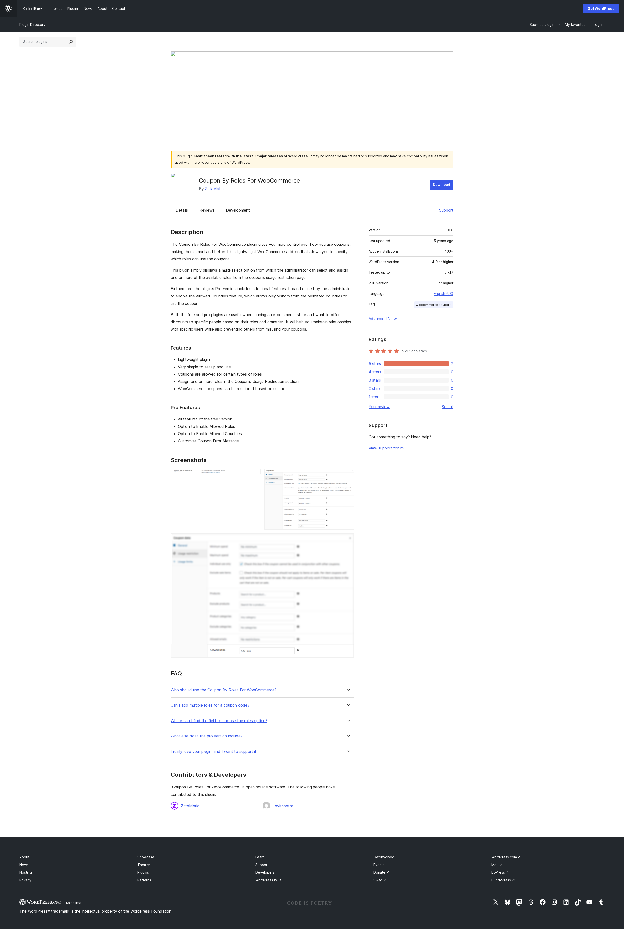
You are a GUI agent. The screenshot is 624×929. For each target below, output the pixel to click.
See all (447, 406)
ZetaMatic (214, 188)
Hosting (26, 872)
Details (182, 210)
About (24, 857)
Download (441, 185)
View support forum (386, 448)
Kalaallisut (73, 903)
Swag (380, 880)
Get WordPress (601, 8)
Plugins (143, 872)
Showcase (145, 857)
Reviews (206, 210)
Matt (497, 865)
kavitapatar (283, 805)
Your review (379, 406)
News (24, 865)
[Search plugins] (71, 42)
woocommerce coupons (433, 304)
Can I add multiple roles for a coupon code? (210, 705)
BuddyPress (503, 880)
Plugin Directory (32, 24)
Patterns (144, 880)
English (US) (443, 293)
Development (238, 210)
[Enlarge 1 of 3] (254, 475)
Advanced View (383, 318)
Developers (264, 872)
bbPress (500, 872)
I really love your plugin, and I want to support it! (214, 751)
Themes (144, 865)
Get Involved (383, 857)
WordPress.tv (268, 880)
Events (378, 865)
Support (446, 210)
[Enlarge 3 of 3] (347, 540)
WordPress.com (506, 857)
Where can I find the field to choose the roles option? (219, 720)
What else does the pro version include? (207, 736)
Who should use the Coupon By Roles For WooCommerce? (223, 690)
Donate (381, 872)
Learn (259, 857)
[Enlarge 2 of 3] (347, 475)
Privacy (25, 880)
